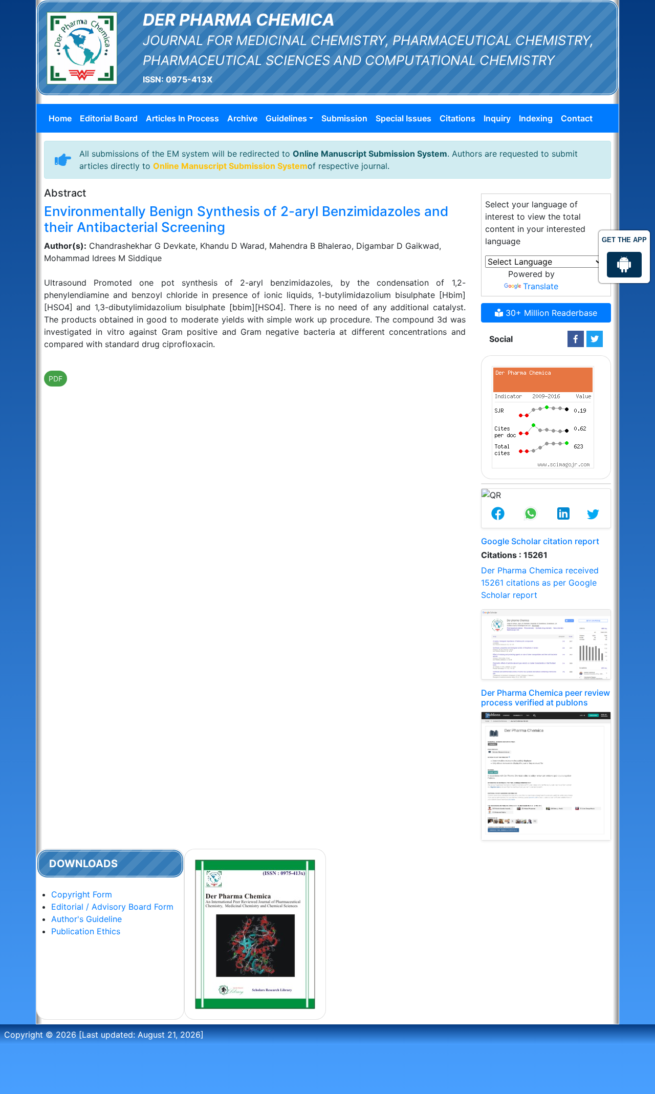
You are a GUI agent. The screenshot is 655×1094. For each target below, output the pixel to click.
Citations (457, 118)
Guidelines (286, 118)
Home (60, 118)
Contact (577, 118)
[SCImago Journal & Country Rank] (543, 416)
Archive (242, 118)
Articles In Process (182, 118)
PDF (55, 378)
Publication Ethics (85, 931)
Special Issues (403, 118)
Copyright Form (81, 894)
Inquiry (497, 118)
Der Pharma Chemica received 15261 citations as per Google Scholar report (540, 582)
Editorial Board (109, 118)
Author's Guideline (86, 919)
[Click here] (575, 339)
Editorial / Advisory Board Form (112, 907)
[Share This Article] (498, 514)
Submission (344, 118)
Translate (540, 286)
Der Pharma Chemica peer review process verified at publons (545, 697)
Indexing (536, 118)
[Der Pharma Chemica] (82, 47)
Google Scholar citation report (540, 541)
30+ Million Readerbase (550, 313)
